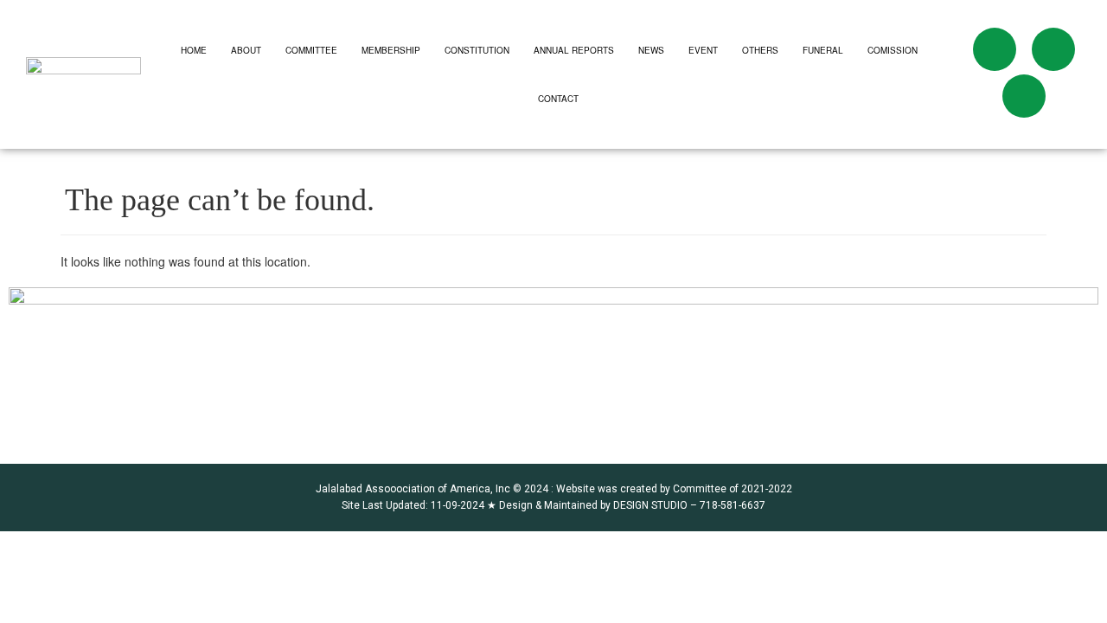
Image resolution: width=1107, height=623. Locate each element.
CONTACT (558, 99)
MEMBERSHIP (391, 50)
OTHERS (760, 50)
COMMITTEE (311, 50)
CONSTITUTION (477, 50)
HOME (194, 50)
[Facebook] (994, 49)
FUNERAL (823, 50)
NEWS (651, 50)
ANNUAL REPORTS (574, 50)
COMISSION (892, 50)
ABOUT (246, 50)
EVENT (703, 50)
